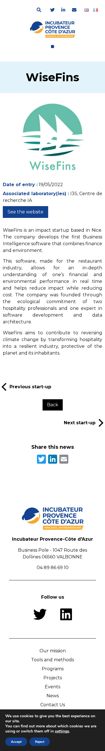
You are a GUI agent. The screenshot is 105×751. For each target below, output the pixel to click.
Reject (39, 741)
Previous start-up (30, 386)
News (52, 695)
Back (52, 404)
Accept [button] (16, 741)
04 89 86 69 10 (53, 567)
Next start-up (79, 422)
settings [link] (62, 731)
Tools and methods (52, 659)
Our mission (52, 650)
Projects (52, 677)
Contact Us (52, 704)
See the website (25, 212)
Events (52, 686)
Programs (53, 668)
